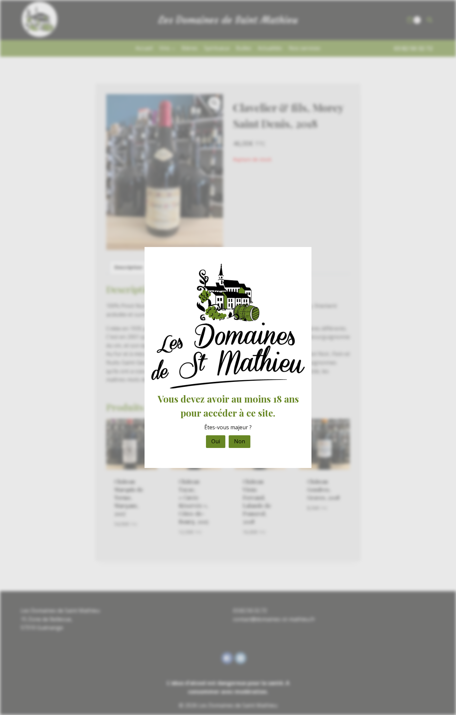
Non (239, 441)
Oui (215, 441)
